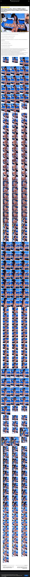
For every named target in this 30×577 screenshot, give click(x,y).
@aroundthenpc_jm (12, 39)
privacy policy (18, 575)
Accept (26, 575)
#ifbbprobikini (13, 55)
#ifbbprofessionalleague (4, 55)
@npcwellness (22, 53)
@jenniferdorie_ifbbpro (18, 48)
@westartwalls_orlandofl (7, 43)
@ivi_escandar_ (10, 49)
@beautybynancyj (10, 45)
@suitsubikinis (12, 37)
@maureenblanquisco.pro (24, 48)
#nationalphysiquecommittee (22, 54)
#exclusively (16, 39)
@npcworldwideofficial (8, 48)
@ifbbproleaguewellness (11, 54)
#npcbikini (9, 55)
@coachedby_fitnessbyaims (16, 49)
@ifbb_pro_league (9, 32)
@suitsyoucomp (7, 37)
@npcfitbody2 (3, 40)
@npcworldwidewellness (4, 54)
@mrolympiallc (13, 48)
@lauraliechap (6, 49)
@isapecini (2, 49)
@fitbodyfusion (22, 49)
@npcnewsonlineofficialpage (23, 39)
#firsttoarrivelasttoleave (23, 50)
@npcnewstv (3, 48)
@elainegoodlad (5, 45)
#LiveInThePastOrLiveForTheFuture (6, 52)
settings (5, 576)
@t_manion (16, 54)
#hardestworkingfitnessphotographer (6, 50)
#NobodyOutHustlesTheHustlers (15, 52)
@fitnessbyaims (23, 32)
